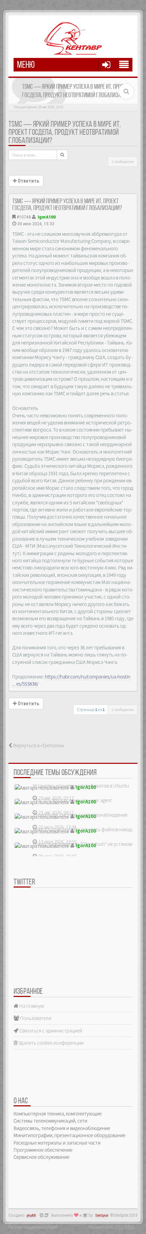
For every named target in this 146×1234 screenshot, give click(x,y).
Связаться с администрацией (50, 1030)
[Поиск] (62, 155)
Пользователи (35, 1018)
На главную (31, 1006)
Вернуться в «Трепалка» (38, 745)
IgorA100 (47, 216)
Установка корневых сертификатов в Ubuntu (81, 785)
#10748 (24, 216)
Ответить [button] (28, 181)
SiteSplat (101, 1215)
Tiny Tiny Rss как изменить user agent (72, 800)
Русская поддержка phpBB (32, 1227)
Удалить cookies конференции (51, 1043)
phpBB (31, 1215)
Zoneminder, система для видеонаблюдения (80, 815)
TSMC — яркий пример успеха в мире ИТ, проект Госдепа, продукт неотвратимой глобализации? (64, 133)
